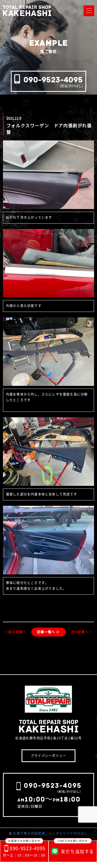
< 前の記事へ (15, 631)
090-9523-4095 (53, 80)
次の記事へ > (81, 631)
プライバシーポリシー (48, 755)
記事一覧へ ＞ (48, 631)
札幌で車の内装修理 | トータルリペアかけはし (50, 833)
